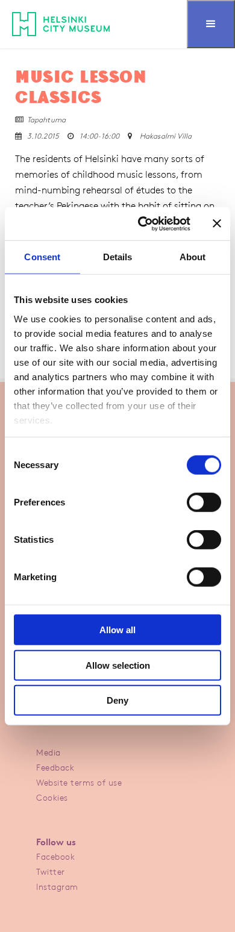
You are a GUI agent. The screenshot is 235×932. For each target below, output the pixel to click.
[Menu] (211, 24)
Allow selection (118, 665)
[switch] (204, 502)
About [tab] (193, 257)
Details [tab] (118, 257)
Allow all (117, 630)
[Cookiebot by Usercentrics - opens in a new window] (142, 223)
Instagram (57, 886)
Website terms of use (79, 782)
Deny (117, 700)
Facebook (55, 856)
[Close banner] (217, 223)
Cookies (52, 797)
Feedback (55, 767)
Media (48, 752)
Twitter (50, 871)
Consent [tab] (42, 257)
